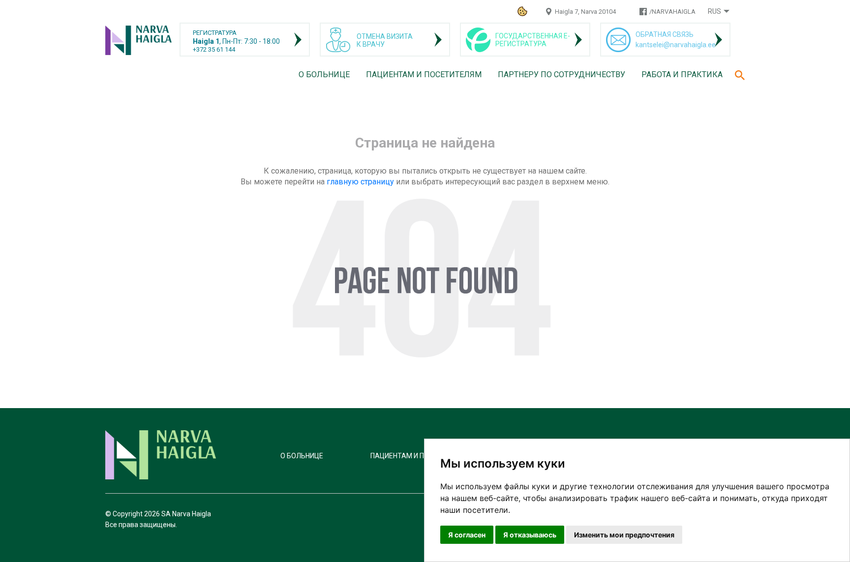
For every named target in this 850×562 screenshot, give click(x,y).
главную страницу (360, 181)
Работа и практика (682, 74)
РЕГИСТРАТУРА (215, 32)
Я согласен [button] (467, 535)
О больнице (324, 74)
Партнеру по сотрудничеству (561, 74)
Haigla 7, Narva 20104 (585, 11)
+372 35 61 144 (214, 49)
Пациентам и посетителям (424, 74)
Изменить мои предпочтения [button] (624, 535)
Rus (714, 11)
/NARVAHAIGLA (672, 11)
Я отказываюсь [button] (529, 535)
